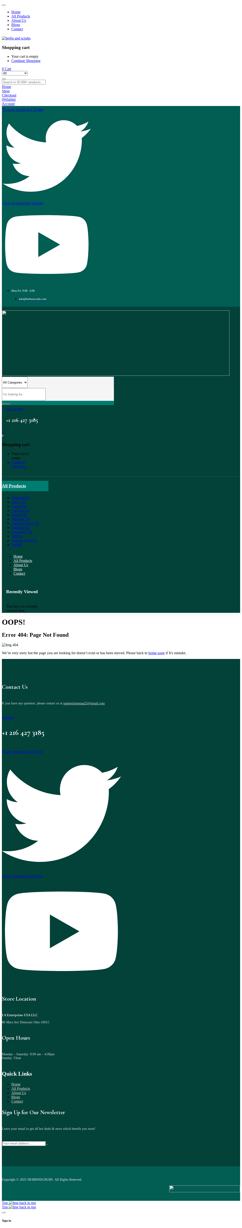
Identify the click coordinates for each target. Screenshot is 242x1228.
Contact (17, 1101)
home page (156, 653)
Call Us (8, 718)
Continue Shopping (25, 61)
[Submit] (47, 1144)
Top (5, 1203)
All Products (20, 1089)
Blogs (15, 1097)
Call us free (14, 409)
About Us (18, 1093)
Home (16, 1084)
